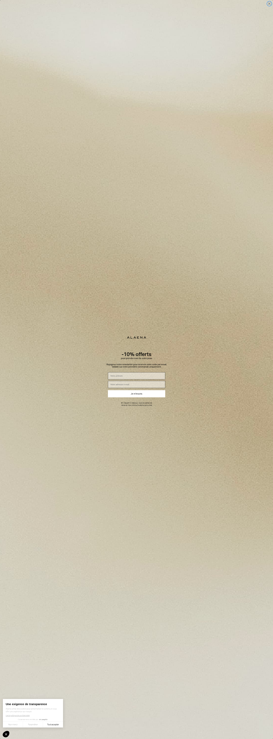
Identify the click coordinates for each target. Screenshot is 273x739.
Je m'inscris (136, 394)
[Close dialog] (269, 3)
